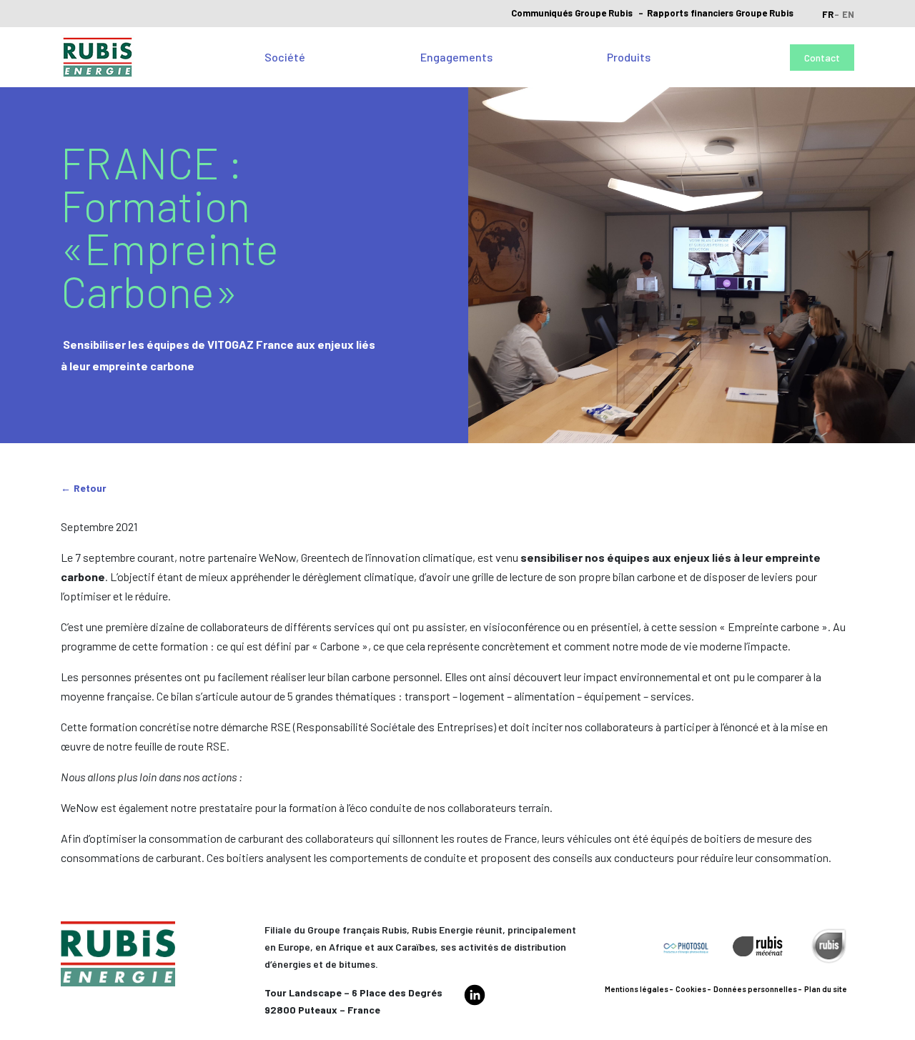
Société (284, 57)
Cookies (691, 989)
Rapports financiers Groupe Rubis (720, 13)
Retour (90, 488)
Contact (822, 57)
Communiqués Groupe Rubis (572, 13)
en (848, 14)
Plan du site (825, 989)
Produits (629, 57)
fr (828, 14)
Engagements (456, 57)
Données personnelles (755, 989)
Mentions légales (636, 989)
